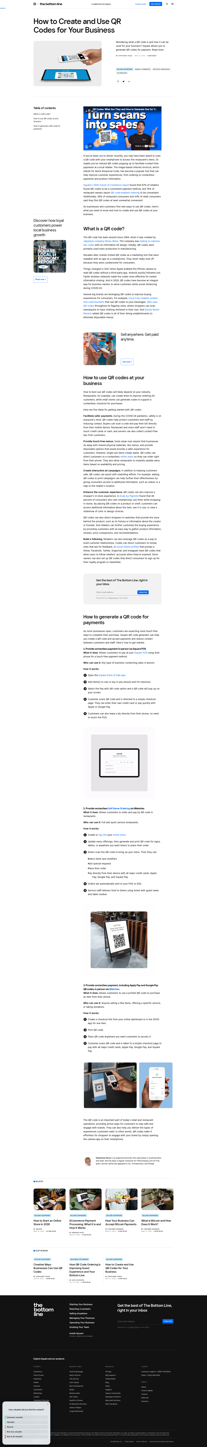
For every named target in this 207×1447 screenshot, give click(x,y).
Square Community (113, 1393)
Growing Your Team (79, 1327)
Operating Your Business (81, 1322)
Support (108, 1390)
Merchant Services (112, 1400)
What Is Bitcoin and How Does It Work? (156, 1222)
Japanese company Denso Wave (100, 241)
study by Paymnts (129, 496)
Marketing (38, 1393)
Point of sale (38, 1375)
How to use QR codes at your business (46, 120)
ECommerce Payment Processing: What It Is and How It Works (85, 1224)
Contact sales (140, 4)
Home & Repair (75, 1408)
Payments (37, 1379)
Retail (71, 1390)
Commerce (38, 1372)
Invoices (37, 1386)
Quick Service (74, 1375)
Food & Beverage (76, 1372)
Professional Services (78, 1404)
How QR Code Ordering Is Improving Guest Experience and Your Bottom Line (85, 1270)
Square (39, 1229)
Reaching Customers (79, 1259)
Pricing (108, 1372)
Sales (107, 1386)
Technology (122, 73)
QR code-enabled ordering (125, 192)
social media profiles (128, 546)
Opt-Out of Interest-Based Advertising (161, 1441)
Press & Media (147, 1391)
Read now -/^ (40, 279)
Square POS (140, 652)
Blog (107, 1382)
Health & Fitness (76, 1400)
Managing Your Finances (82, 1318)
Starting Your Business (80, 1304)
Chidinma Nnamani (116, 1229)
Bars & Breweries (76, 1386)
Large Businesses (76, 1411)
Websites (114, 989)
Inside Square (76, 1333)
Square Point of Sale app (112, 675)
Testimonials (110, 1379)
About (143, 1387)
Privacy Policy (113, 598)
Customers (38, 1390)
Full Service (74, 1379)
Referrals (145, 1398)
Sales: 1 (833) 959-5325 (150, 1375)
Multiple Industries (161, 69)
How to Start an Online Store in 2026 (47, 1222)
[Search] (167, 4)
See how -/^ (127, 362)
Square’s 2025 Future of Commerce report (106, 185)
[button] (26, 1417)
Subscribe (143, 592)
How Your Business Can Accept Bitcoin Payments (120, 1222)
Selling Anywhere (124, 69)
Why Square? (110, 1375)
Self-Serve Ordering (119, 808)
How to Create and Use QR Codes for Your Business (119, 1268)
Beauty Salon (74, 1393)
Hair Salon (73, 1397)
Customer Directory (41, 1400)
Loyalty (36, 1397)
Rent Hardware (111, 1404)
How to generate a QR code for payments (47, 127)
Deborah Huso (78, 1232)
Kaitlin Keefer (78, 1280)
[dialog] (26, 1423)
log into (103, 834)
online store (119, 834)
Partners (144, 1401)
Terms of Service (141, 1441)
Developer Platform (113, 1397)
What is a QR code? (42, 114)
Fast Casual (74, 1382)
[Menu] (172, 4)
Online (36, 1382)
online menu (126, 456)
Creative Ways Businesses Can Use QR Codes (48, 1268)
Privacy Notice (129, 1441)
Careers (144, 1394)
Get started (155, 4)
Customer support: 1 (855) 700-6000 (155, 1372)
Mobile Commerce (142, 69)
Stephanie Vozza (125, 56)
